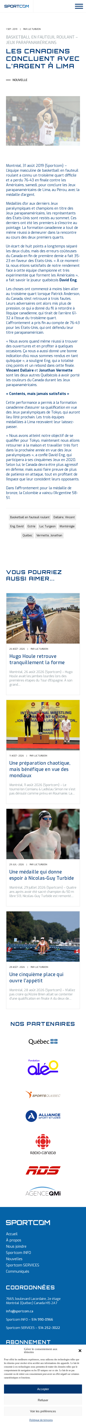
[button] (80, 1351)
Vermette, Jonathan (49, 535)
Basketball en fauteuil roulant (30, 517)
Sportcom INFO (18, 1252)
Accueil (12, 1234)
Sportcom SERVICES (22, 1265)
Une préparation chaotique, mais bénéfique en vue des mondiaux (39, 769)
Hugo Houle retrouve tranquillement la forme (37, 659)
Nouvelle (20, 80)
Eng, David (17, 526)
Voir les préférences (43, 1411)
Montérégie (67, 526)
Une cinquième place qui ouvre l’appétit (36, 977)
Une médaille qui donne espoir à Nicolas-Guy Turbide (41, 875)
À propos (13, 1240)
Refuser (43, 1400)
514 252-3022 (49, 1328)
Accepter (43, 1389)
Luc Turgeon (47, 526)
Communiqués (17, 1271)
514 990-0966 (42, 1319)
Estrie (31, 526)
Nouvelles (14, 1259)
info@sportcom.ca (19, 1311)
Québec (27, 535)
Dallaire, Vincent (64, 517)
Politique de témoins (41, 1420)
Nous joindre (16, 1246)
